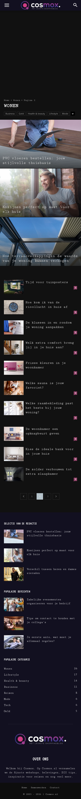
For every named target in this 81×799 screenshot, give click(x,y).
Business (10, 113)
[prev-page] (23, 496)
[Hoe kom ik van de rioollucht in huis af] (14, 307)
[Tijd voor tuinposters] (14, 287)
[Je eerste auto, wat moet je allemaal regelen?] (14, 642)
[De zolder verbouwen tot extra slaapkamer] (14, 474)
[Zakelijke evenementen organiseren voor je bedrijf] (14, 604)
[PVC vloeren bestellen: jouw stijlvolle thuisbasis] (40, 144)
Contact (55, 787)
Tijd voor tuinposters (47, 282)
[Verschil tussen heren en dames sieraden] (14, 574)
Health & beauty (36, 113)
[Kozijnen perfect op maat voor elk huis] (40, 192)
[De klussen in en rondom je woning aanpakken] (14, 327)
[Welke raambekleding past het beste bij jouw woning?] (14, 408)
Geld (21, 113)
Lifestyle (53, 113)
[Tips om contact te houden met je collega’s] (14, 623)
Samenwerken (38, 787)
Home (6, 100)
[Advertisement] (40, 53)
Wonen (16, 100)
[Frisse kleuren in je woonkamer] (14, 368)
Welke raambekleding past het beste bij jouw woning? (49, 407)
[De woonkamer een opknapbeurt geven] (14, 434)
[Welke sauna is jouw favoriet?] (14, 388)
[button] (6, 5)
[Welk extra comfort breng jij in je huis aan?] (14, 348)
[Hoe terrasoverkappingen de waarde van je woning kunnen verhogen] (40, 241)
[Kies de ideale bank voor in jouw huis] (14, 454)
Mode (65, 113)
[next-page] (56, 496)
